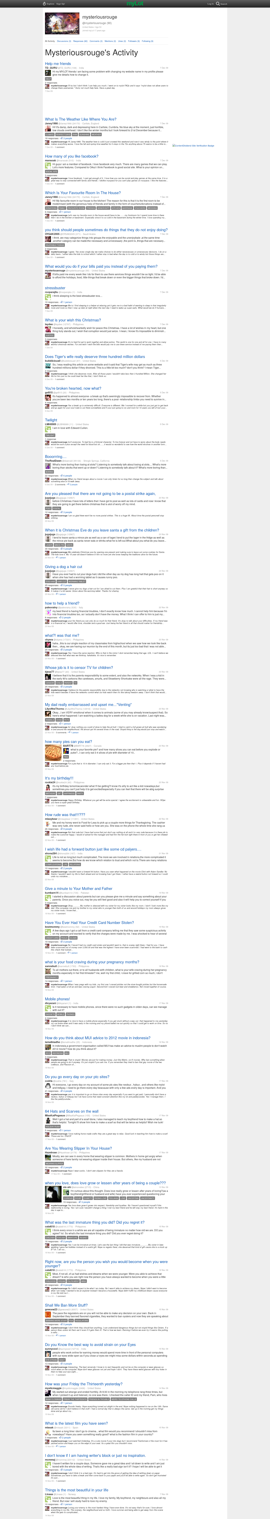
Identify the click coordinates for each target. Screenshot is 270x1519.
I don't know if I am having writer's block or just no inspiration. (95, 1455)
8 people (67, 828)
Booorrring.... (56, 456)
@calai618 (60, 1226)
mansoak (50, 160)
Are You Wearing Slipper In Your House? (78, 1148)
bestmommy (52, 926)
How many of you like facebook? (71, 156)
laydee (49, 324)
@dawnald (67, 460)
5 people (67, 548)
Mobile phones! (57, 998)
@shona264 (63, 853)
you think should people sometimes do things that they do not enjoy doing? (106, 229)
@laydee (57, 324)
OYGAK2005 (52, 234)
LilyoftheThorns (54, 708)
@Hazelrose (64, 1152)
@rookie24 (61, 782)
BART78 (68, 745)
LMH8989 (50, 424)
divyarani (50, 1003)
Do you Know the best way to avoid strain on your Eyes (90, 1344)
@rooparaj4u (65, 292)
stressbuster (55, 287)
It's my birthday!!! (59, 778)
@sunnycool (64, 1348)
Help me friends (58, 63)
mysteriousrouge (55, 270)
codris (48, 1081)
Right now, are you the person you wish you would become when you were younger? (106, 1263)
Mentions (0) (110, 41)
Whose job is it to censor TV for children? (79, 667)
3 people (67, 138)
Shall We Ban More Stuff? (66, 1305)
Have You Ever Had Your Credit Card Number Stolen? (89, 922)
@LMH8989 (63, 424)
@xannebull (63, 966)
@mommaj (61, 1459)
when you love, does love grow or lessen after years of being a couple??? (105, 1182)
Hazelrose (51, 1152)
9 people (67, 1284)
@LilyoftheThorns (73, 708)
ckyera (49, 639)
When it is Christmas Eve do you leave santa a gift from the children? (102, 530)
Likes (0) (122, 41)
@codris (57, 1080)
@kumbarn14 (65, 892)
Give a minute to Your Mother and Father (78, 888)
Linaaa (49, 1494)
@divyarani (62, 1003)
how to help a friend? (62, 603)
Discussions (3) (64, 41)
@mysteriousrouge (75, 270)
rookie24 (50, 782)
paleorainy (51, 607)
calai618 (50, 1226)
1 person (66, 211)
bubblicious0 (52, 360)
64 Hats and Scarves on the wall (71, 1111)
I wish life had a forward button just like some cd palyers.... (93, 849)
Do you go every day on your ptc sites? (77, 1076)
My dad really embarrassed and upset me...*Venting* (88, 704)
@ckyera (58, 639)
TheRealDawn (53, 460)
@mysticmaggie (70, 1388)
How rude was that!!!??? (65, 814)
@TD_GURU (64, 67)
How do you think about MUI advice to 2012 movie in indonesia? (97, 1037)
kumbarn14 (51, 892)
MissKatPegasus (55, 1115)
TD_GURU (51, 67)
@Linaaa (58, 1494)
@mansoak (62, 160)
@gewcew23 (64, 1309)
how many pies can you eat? (68, 741)
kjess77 (49, 671)
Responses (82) (80, 41)
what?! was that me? (62, 635)
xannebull (51, 966)
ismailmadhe (52, 1042)
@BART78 (79, 745)
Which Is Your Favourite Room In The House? (83, 192)
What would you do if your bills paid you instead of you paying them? (101, 266)
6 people (67, 475)
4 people (67, 1090)
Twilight (51, 419)
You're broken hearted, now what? (73, 388)
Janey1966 (51, 123)
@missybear (64, 818)
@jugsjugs (61, 497)
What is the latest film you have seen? (76, 1423)
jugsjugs (50, 497)
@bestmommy (67, 926)
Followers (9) (134, 41)
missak (49, 1427)
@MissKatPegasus (75, 1115)
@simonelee (78, 1187)
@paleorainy (64, 607)
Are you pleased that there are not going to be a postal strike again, (100, 493)
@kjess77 (59, 671)
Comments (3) (96, 41)
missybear (51, 819)
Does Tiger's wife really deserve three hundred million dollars (95, 356)
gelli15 (49, 392)
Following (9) (147, 41)
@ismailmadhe (68, 1042)
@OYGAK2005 (67, 234)
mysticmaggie (53, 1388)
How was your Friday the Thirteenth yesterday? (83, 1383)
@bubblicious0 (68, 360)
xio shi (67, 1187)
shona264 (51, 853)
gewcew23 (51, 1309)
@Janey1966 (65, 123)
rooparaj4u (51, 292)
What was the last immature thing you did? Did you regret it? (95, 1222)
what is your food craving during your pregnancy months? (92, 961)
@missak (58, 1427)
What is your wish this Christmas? (73, 320)
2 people (74, 484)
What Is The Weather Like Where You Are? (80, 119)
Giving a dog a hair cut (63, 566)
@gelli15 (57, 392)
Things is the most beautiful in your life (76, 1489)
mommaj (50, 1459)
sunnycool (51, 1348)
